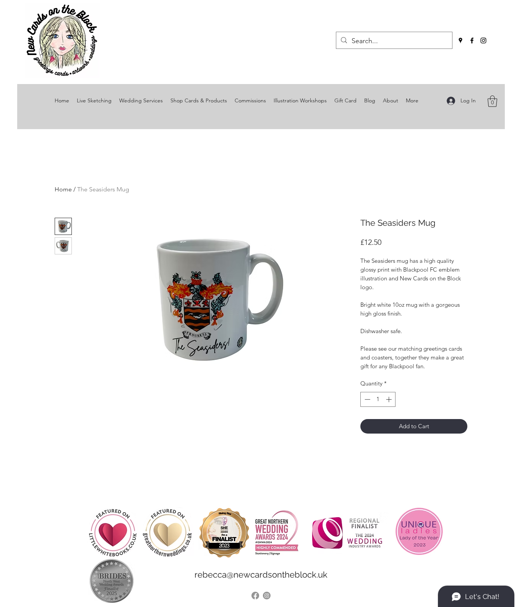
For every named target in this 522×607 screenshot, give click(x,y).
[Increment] (389, 399)
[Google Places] (460, 40)
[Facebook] (472, 40)
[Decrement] (367, 399)
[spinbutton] (378, 399)
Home (63, 189)
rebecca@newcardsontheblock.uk (261, 574)
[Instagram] (483, 40)
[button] (492, 101)
